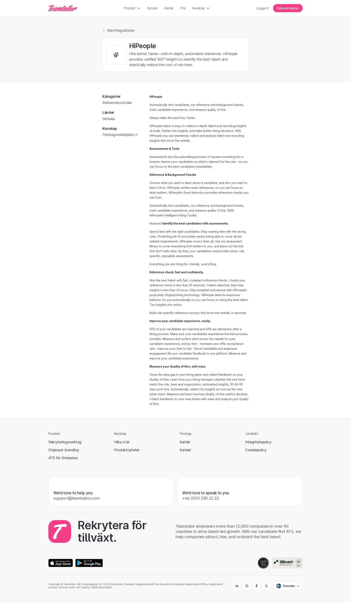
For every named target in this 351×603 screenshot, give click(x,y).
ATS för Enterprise (63, 458)
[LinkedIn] (237, 586)
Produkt (129, 8)
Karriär (169, 8)
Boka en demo (288, 8)
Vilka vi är (122, 442)
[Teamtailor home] (62, 8)
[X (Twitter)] (266, 586)
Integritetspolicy (258, 442)
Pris (183, 8)
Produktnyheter (127, 450)
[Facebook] (256, 586)
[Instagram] (247, 586)
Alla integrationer (121, 30)
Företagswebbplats (118, 134)
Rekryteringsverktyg (64, 442)
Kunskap (198, 8)
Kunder (152, 8)
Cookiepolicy (255, 450)
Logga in (262, 8)
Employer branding (63, 450)
